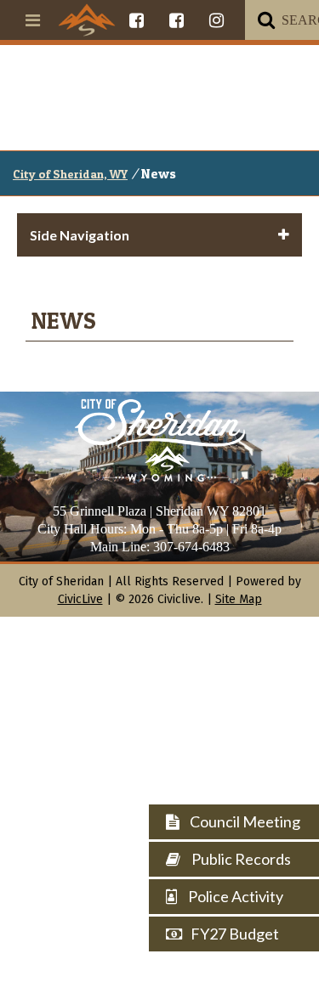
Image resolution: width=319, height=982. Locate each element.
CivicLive (80, 599)
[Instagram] (216, 20)
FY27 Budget (235, 933)
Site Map (238, 599)
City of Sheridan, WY (70, 173)
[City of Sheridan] (87, 19)
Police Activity (234, 896)
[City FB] (137, 20)
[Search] (266, 20)
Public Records (240, 858)
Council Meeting (243, 821)
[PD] (177, 20)
